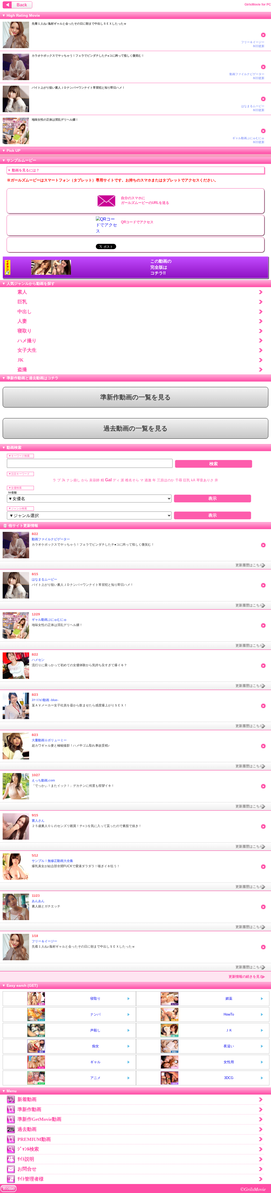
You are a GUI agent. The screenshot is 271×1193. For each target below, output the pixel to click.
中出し (24, 311)
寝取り (24, 330)
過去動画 (27, 1129)
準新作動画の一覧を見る (135, 397)
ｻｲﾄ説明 (25, 1159)
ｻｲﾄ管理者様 (30, 1179)
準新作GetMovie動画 (39, 1119)
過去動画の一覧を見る (135, 428)
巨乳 (22, 301)
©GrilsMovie (253, 1189)
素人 (22, 292)
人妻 (22, 321)
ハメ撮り (27, 340)
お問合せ (27, 1169)
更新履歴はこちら (249, 565)
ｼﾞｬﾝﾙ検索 (28, 1149)
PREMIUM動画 (34, 1139)
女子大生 (27, 350)
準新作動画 (29, 1109)
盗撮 (22, 369)
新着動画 (27, 1099)
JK (20, 360)
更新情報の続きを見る (246, 977)
